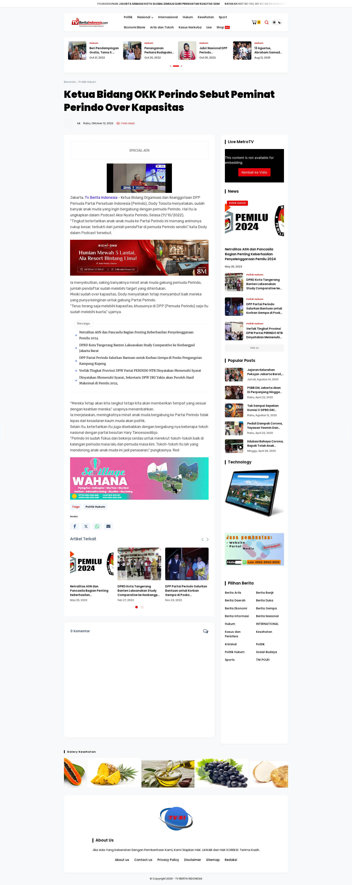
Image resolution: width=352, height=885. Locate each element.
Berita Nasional (267, 616)
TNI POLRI (263, 660)
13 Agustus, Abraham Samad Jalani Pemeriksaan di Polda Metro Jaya (214, 50)
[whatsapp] (97, 526)
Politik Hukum (87, 82)
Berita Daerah (235, 600)
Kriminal (231, 644)
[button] (170, 66)
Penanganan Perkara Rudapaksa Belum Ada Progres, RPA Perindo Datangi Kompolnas (104, 50)
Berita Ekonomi (236, 608)
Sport (223, 17)
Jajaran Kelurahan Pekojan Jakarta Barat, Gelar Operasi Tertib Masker (264, 372)
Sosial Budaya (266, 652)
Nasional (143, 17)
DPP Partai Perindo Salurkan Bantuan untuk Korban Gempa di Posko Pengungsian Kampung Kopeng (186, 590)
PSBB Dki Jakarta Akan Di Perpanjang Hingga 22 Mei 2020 (264, 390)
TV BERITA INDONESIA (188, 879)
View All (254, 347)
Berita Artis (233, 592)
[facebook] (74, 526)
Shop (223, 27)
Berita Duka (264, 600)
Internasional (168, 17)
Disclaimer (192, 860)
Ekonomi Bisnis (134, 27)
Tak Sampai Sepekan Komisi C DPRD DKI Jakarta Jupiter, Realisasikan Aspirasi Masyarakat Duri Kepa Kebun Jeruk (264, 407)
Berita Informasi (237, 616)
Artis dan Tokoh (162, 27)
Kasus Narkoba (190, 27)
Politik (128, 17)
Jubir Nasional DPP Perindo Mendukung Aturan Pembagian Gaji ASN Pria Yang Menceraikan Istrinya (158, 50)
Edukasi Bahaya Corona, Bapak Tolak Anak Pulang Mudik (265, 443)
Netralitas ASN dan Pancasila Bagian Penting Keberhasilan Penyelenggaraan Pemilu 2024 (89, 590)
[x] (85, 526)
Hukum (188, 17)
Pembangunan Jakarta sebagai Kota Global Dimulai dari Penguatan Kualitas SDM (94, 4)
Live (209, 27)
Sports (230, 660)
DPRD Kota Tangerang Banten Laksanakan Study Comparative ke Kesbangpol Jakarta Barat (139, 590)
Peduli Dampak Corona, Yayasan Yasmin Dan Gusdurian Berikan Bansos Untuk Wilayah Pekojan (265, 425)
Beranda (70, 82)
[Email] (108, 526)
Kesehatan (206, 17)
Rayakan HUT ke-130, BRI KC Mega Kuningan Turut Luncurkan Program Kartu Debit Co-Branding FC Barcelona (243, 4)
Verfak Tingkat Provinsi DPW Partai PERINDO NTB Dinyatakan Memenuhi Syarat (140, 370)
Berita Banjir (265, 592)
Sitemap (213, 860)
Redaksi (231, 860)
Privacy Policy (168, 860)
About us (122, 860)
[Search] (267, 22)
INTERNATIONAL (267, 624)
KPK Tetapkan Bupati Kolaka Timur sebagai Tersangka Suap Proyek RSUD (266, 50)
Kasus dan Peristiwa (233, 634)
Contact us (143, 860)
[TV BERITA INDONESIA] (89, 22)
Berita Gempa (266, 608)
